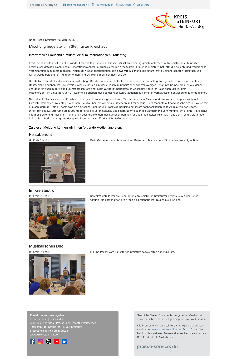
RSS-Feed (124, 4)
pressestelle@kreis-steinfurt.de (49, 330)
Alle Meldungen (103, 4)
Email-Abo (142, 4)
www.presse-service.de (166, 329)
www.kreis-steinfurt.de (44, 334)
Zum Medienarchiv (77, 4)
